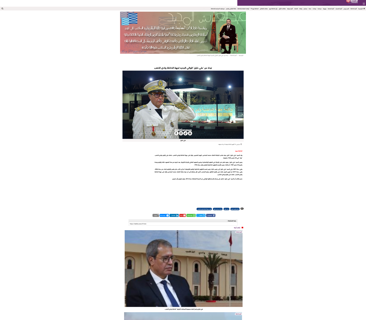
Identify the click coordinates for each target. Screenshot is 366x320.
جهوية (324, 8)
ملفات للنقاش (264, 8)
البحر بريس (346, 8)
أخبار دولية (290, 8)
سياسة (320, 8)
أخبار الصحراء (339, 8)
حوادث (314, 8)
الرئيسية (360, 8)
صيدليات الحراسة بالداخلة (218, 8)
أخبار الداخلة (353, 8)
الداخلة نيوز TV (254, 8)
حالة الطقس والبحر (231, 8)
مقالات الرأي (282, 8)
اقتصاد (296, 8)
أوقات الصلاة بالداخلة (243, 8)
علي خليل (226, 209)
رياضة (300, 8)
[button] (210, 215)
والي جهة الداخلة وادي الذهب (204, 209)
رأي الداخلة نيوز (273, 8)
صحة (310, 8)
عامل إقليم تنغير (235, 209)
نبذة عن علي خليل (218, 209)
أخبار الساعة (331, 8)
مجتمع (305, 8)
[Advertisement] (137, 161)
